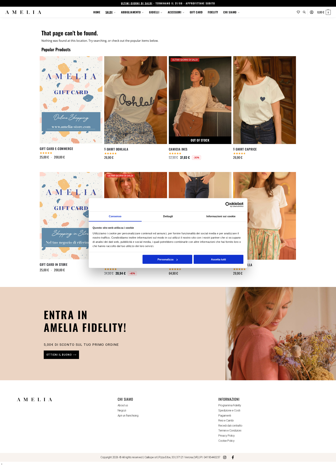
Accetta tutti (218, 259)
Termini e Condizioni (229, 430)
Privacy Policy (226, 435)
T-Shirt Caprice (245, 149)
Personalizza (165, 259)
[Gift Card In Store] (71, 215)
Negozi (122, 410)
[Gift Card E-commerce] (71, 99)
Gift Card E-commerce (56, 148)
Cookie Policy (226, 440)
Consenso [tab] (115, 216)
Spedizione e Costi (229, 410)
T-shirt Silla (242, 264)
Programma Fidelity (229, 405)
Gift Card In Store (53, 264)
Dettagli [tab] (168, 216)
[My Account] (312, 12)
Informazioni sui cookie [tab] (220, 216)
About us (123, 405)
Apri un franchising (128, 415)
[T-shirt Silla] (264, 216)
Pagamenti (224, 415)
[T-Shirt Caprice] (264, 100)
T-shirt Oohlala (116, 149)
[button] (324, 12)
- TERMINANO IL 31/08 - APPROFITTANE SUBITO (168, 3)
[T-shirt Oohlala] (135, 100)
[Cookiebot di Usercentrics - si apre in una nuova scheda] (228, 204)
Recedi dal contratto (230, 425)
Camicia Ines (178, 149)
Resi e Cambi (226, 420)
